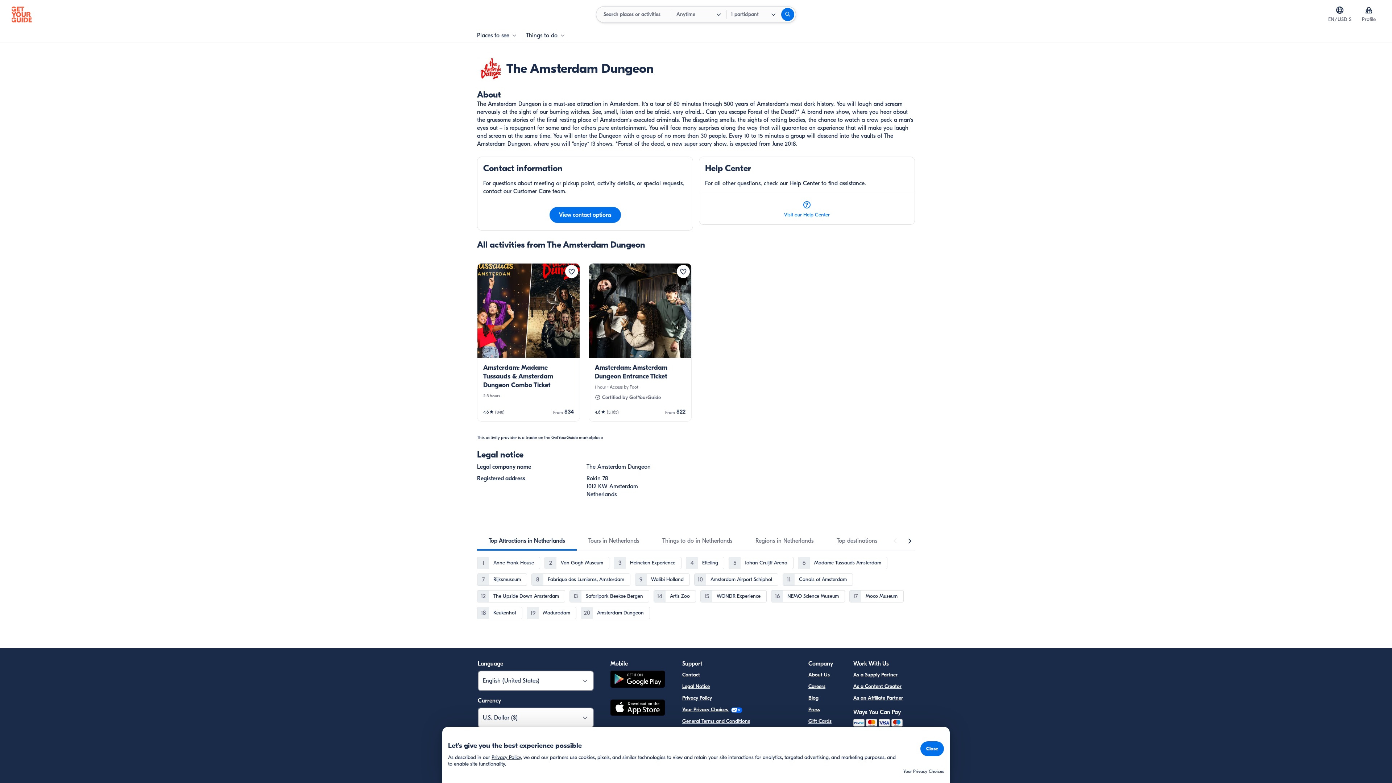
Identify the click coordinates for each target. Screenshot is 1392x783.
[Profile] (1369, 10)
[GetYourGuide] (22, 14)
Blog (813, 698)
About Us (819, 675)
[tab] (527, 541)
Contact (691, 675)
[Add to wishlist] (571, 271)
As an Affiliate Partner (878, 698)
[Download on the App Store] (637, 709)
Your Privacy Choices (705, 710)
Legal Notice (696, 686)
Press (814, 710)
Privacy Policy (697, 698)
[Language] (1340, 10)
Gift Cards (820, 721)
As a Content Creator (877, 686)
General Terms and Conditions (716, 721)
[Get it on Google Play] (637, 680)
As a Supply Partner (875, 675)
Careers (816, 686)
